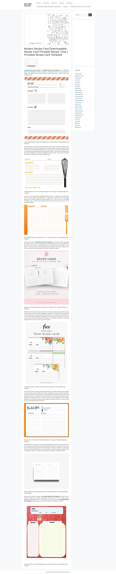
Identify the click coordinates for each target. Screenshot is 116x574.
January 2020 (78, 108)
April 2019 (77, 125)
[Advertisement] (83, 43)
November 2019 (79, 110)
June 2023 (77, 82)
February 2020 (78, 106)
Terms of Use (46, 3)
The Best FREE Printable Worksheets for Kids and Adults (49, 6)
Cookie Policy (54, 3)
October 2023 (78, 73)
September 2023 (79, 75)
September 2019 (79, 115)
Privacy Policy (69, 3)
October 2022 (78, 98)
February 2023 (78, 90)
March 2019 (78, 127)
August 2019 (78, 117)
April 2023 (77, 86)
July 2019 (77, 119)
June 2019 (77, 121)
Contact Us (65, 6)
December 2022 (79, 94)
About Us (39, 3)
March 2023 (78, 88)
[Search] (90, 14)
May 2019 (77, 123)
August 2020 (78, 102)
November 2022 (79, 96)
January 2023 (78, 92)
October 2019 (78, 113)
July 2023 (77, 80)
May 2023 (77, 84)
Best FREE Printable (28, 5)
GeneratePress (66, 572)
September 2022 (79, 100)
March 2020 (78, 104)
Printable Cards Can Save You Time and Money (80, 6)
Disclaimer (61, 3)
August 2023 (78, 77)
